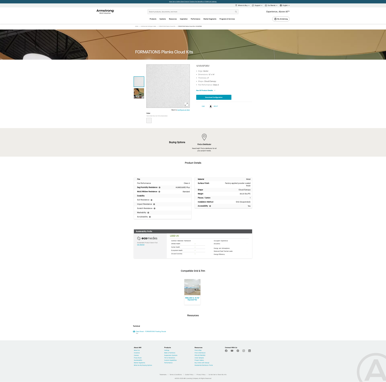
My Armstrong (282, 19)
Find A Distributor (200, 353)
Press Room (138, 358)
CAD (203, 106)
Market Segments (139, 363)
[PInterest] (238, 351)
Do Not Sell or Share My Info (217, 375)
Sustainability (138, 360)
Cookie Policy (189, 375)
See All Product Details (204, 90)
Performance (168, 363)
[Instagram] (243, 351)
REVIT (215, 106)
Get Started (140, 245)
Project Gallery (199, 360)
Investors (137, 353)
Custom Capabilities (170, 360)
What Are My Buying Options (143, 365)
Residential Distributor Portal (204, 365)
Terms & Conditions (176, 375)
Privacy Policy (201, 375)
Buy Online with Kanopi (202, 363)
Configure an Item (183, 110)
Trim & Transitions (169, 358)
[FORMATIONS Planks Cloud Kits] (139, 93)
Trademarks (163, 375)
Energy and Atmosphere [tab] (222, 248)
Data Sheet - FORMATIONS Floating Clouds (151, 331)
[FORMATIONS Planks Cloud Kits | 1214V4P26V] (139, 82)
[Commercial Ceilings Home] (105, 12)
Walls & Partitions (169, 353)
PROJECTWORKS (200, 355)
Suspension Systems (170, 355)
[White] (148, 120)
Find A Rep (198, 350)
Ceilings (166, 350)
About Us (137, 350)
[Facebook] (226, 351)
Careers (136, 355)
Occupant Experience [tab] (221, 240)
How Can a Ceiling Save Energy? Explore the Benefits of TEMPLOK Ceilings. (193, 2)
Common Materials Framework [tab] (181, 240)
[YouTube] (232, 351)
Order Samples (199, 358)
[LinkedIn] (249, 351)
